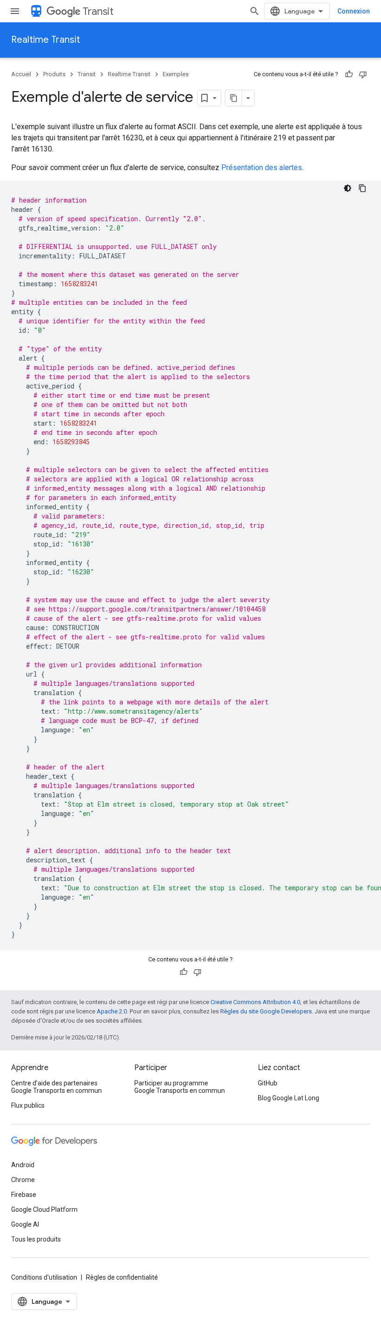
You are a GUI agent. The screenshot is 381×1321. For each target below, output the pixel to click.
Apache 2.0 (112, 1011)
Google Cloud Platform (44, 1209)
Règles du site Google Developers (266, 1011)
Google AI (25, 1224)
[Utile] (349, 74)
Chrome (23, 1179)
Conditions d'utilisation (44, 1277)
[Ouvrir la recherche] (254, 11)
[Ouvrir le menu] (15, 11)
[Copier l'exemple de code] (362, 188)
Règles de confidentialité (122, 1277)
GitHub (267, 1083)
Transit (98, 11)
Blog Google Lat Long (288, 1098)
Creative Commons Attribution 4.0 (255, 1002)
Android (22, 1165)
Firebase (23, 1194)
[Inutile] (363, 74)
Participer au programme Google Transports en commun (179, 1086)
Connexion (353, 11)
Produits (54, 74)
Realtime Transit (45, 40)
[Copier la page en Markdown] (233, 98)
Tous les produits (36, 1239)
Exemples (176, 74)
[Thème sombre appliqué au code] (347, 188)
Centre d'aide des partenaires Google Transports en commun (56, 1086)
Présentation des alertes (261, 167)
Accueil (21, 74)
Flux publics (28, 1105)
